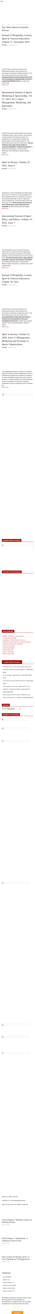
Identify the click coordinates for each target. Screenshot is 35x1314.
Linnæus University (9, 646)
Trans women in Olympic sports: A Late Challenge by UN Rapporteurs (16, 1257)
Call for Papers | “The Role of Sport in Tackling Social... (17, 1220)
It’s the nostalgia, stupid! (9, 675)
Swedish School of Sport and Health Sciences (17, 642)
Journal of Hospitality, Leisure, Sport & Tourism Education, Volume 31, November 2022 (17, 38)
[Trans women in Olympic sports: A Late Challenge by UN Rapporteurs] (17, 1251)
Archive (4, 709)
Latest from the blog (12, 662)
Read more (5, 85)
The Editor (4, 45)
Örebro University (8, 654)
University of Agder (9, 648)
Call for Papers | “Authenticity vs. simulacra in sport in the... (15, 1239)
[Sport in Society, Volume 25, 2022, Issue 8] (17, 181)
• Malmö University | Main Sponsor (13, 636)
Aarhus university (8, 652)
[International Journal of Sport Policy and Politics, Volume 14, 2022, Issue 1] (17, 238)
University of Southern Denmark (13, 644)
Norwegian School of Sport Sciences (14, 640)
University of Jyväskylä (9, 638)
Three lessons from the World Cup (12, 681)
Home (3, 24)
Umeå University (8, 650)
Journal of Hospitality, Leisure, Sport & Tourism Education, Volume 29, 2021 (17, 278)
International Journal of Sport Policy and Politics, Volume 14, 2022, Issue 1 (17, 219)
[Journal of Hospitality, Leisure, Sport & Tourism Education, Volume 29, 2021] (17, 297)
